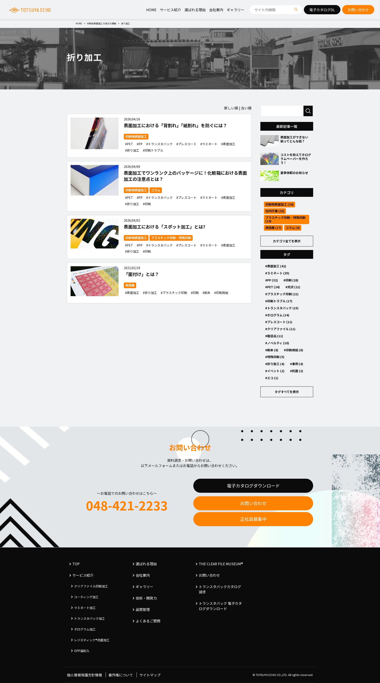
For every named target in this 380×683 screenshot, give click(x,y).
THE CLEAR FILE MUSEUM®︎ (221, 563)
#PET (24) (272, 287)
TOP (76, 563)
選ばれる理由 (195, 9)
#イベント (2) (274, 371)
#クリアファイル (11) (280, 329)
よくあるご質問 (148, 620)
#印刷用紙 (221, 292)
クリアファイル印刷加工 (91, 586)
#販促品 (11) (274, 336)
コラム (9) (293, 227)
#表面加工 (228, 144)
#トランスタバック (159, 144)
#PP (139, 144)
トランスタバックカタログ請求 (220, 589)
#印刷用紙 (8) (293, 350)
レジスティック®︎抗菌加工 (92, 640)
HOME (151, 9)
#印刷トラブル (153, 150)
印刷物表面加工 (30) (279, 204)
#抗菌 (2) (296, 371)
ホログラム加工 (85, 629)
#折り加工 (132, 150)
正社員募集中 (253, 519)
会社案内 (216, 9)
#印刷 (147, 204)
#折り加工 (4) (274, 364)
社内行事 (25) (274, 211)
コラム (155, 190)
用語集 (130, 285)
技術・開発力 (146, 598)
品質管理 (143, 609)
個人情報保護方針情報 (84, 675)
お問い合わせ (253, 503)
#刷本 (206, 292)
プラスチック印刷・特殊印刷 (171, 238)
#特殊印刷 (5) (274, 357)
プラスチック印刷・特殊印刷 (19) (285, 219)
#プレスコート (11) (278, 322)
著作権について (120, 675)
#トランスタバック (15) (281, 308)
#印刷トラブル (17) (278, 301)
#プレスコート (186, 144)
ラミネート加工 (85, 607)
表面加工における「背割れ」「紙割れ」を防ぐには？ (175, 125)
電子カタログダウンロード (253, 485)
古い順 (246, 108)
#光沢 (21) (292, 287)
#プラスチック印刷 (174, 292)
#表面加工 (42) (275, 266)
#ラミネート (208, 144)
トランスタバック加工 (89, 618)
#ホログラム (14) (277, 315)
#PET (129, 144)
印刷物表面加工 (136, 136)
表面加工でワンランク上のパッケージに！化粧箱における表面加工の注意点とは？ (185, 176)
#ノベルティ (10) (277, 343)
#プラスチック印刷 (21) (281, 294)
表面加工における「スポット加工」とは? (164, 226)
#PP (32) (271, 280)
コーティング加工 (86, 597)
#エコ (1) (271, 378)
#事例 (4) (296, 364)
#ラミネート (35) (277, 273)
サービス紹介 (170, 9)
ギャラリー (235, 9)
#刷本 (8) (271, 350)
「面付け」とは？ (141, 274)
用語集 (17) (273, 227)
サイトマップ (150, 675)
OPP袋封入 (82, 651)
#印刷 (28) (290, 280)
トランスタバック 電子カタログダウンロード (220, 606)
